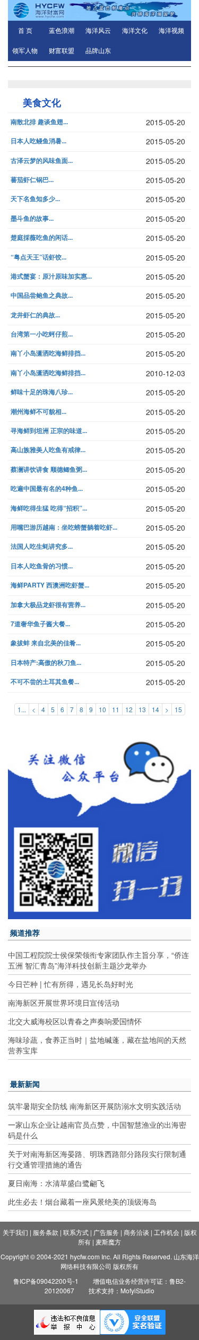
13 (142, 709)
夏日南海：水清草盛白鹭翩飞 (56, 1183)
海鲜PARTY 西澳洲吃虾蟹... (50, 585)
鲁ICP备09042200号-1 (46, 1280)
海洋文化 (135, 30)
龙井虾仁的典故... (35, 315)
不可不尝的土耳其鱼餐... (45, 681)
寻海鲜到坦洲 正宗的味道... (49, 430)
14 (155, 709)
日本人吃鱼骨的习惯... (42, 566)
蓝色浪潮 (61, 30)
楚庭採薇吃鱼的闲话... (42, 237)
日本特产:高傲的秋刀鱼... (46, 662)
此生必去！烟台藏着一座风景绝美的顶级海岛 (82, 1201)
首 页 (25, 30)
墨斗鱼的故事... (32, 218)
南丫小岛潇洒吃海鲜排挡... (48, 353)
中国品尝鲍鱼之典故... (42, 295)
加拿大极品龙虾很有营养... (48, 604)
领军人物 (25, 51)
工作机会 (166, 1232)
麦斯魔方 (108, 1241)
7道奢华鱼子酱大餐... (40, 623)
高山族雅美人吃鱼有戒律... (48, 449)
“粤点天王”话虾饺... (38, 257)
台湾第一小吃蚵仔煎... (42, 334)
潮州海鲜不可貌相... (38, 411)
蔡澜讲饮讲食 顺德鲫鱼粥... (49, 469)
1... (22, 709)
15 (178, 709)
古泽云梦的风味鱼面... (42, 160)
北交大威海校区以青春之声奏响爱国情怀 (75, 1021)
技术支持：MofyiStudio (121, 1290)
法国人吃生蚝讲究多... (42, 546)
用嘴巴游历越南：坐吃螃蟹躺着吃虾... (64, 527)
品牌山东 (98, 51)
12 (129, 709)
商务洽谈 (136, 1232)
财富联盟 (61, 51)
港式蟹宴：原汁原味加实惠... (51, 276)
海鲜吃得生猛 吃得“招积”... (49, 508)
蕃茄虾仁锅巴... (32, 179)
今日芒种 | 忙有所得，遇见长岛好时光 (70, 984)
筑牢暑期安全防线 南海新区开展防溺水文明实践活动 (94, 1106)
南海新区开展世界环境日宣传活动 (63, 1002)
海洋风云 (98, 30)
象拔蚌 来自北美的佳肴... (46, 642)
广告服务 (106, 1232)
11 (115, 709)
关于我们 (15, 1232)
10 (102, 709)
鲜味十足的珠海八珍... (42, 391)
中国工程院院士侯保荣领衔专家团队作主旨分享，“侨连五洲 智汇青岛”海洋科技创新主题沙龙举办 (98, 960)
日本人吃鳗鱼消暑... (38, 140)
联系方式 (76, 1232)
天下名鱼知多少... (35, 198)
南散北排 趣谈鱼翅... (39, 121)
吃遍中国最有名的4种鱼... (47, 488)
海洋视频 (171, 30)
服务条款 (45, 1232)
